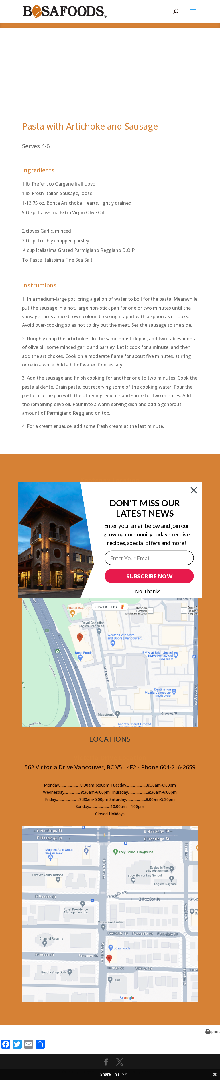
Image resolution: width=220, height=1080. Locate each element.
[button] (145, 508)
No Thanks (147, 591)
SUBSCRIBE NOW (149, 576)
